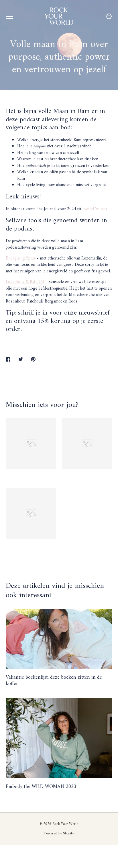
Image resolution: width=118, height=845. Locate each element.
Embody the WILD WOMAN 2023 (41, 786)
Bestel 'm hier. (96, 209)
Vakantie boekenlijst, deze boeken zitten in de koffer (54, 680)
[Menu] (9, 16)
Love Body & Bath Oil (25, 282)
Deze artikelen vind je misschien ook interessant (55, 590)
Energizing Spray (21, 258)
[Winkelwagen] (109, 16)
